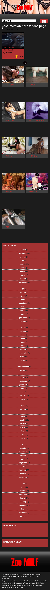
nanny (24, 321)
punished (24, 318)
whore (24, 396)
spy (24, 483)
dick (24, 405)
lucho (24, 299)
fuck (24, 357)
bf (24, 260)
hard (24, 388)
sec (24, 392)
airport (24, 409)
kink (24, 416)
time (24, 435)
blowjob (24, 253)
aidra (24, 438)
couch (24, 331)
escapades (24, 353)
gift (24, 289)
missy (24, 413)
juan (24, 296)
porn (24, 516)
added (24, 250)
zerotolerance (24, 367)
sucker (24, 424)
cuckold (24, 455)
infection (9, 53)
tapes (24, 275)
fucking (24, 470)
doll (24, 360)
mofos (24, 268)
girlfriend (24, 385)
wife (24, 346)
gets (24, 314)
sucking (24, 505)
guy (24, 377)
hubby (24, 279)
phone (24, 257)
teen (24, 310)
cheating (24, 477)
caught (24, 448)
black (24, 427)
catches (24, 474)
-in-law (24, 328)
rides (24, 399)
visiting (24, 502)
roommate (24, 452)
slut (24, 487)
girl (24, 459)
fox (24, 444)
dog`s (24, 509)
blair (24, 338)
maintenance (24, 374)
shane (24, 335)
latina (24, 271)
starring (24, 292)
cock (24, 420)
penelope (24, 303)
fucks (24, 370)
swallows (24, 494)
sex (24, 264)
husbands (24, 381)
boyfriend (24, 463)
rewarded (24, 282)
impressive (24, 512)
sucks (24, 491)
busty (24, 342)
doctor (24, 349)
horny (24, 498)
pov (24, 466)
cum (24, 307)
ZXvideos (31, 9)
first (24, 431)
